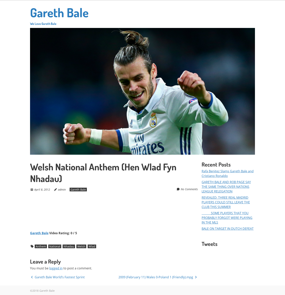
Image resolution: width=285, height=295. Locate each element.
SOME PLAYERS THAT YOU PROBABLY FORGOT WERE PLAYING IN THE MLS (227, 218)
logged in (56, 268)
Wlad (92, 246)
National (54, 246)
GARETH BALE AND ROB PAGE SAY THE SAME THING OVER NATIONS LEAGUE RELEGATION (226, 186)
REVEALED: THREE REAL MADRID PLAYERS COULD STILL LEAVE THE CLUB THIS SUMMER (226, 202)
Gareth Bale (59, 15)
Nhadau (69, 246)
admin (62, 189)
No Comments (189, 189)
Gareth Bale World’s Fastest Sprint (59, 277)
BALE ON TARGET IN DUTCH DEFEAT (228, 228)
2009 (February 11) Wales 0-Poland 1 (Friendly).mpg (156, 277)
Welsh (81, 246)
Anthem (41, 246)
